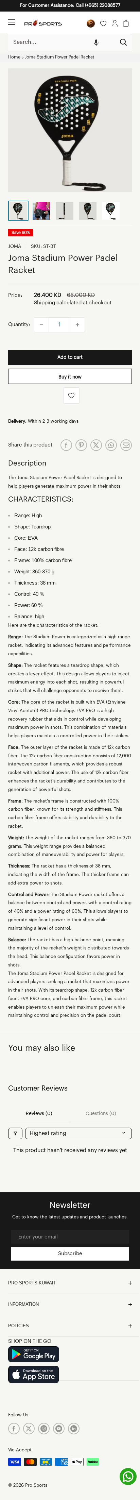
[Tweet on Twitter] (96, 445)
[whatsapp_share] (111, 445)
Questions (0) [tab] (101, 1113)
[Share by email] (126, 445)
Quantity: (19, 324)
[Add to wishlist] (71, 395)
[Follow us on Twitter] (29, 1428)
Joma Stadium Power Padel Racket (59, 57)
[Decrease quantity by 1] (41, 325)
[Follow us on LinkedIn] (74, 1428)
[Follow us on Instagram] (44, 1428)
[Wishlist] (103, 23)
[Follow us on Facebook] (14, 1428)
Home (14, 57)
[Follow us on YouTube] (59, 1428)
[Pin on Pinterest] (81, 445)
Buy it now (70, 377)
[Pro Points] (91, 23)
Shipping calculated (58, 302)
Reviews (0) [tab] (39, 1113)
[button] (96, 42)
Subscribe (70, 1253)
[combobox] (61, 42)
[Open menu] (11, 22)
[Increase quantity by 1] (77, 325)
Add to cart (70, 357)
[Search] (123, 42)
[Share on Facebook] (66, 445)
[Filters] (15, 1133)
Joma (14, 246)
